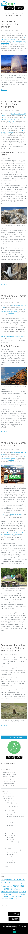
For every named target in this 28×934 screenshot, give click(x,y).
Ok (14, 931)
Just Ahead (8, 3)
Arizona (8, 802)
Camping (5, 879)
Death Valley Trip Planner (9, 772)
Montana (9, 825)
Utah (8, 848)
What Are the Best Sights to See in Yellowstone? (11, 104)
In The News (6, 794)
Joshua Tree (12, 814)
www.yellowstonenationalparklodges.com (12, 336)
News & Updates (7, 796)
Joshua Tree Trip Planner (9, 776)
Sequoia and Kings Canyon (15, 816)
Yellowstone (12, 827)
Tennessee (9, 846)
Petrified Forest (12, 806)
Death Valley (12, 812)
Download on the (10, 8)
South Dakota (10, 835)
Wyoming (9, 861)
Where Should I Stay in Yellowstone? (13, 297)
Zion (10, 856)
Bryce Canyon (12, 852)
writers (2, 896)
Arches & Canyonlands (14, 850)
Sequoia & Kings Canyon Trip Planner (12, 779)
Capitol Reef (12, 854)
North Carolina (10, 833)
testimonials (23, 894)
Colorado (9, 823)
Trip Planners (6, 869)
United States (8, 800)
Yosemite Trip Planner (8, 783)
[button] (25, 3)
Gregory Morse (9, 886)
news (14, 889)
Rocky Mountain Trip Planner (10, 785)
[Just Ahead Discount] (12, 483)
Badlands (11, 837)
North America (6, 798)
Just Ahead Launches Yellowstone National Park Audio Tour (13, 648)
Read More (4, 90)
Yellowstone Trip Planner (9, 781)
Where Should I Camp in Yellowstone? (13, 444)
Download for (20, 8)
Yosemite (11, 819)
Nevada (9, 831)
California (9, 810)
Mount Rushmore (13, 842)
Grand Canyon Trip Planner (9, 774)
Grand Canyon (12, 804)
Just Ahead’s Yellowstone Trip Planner (10, 24)
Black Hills (11, 839)
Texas (4, 866)
